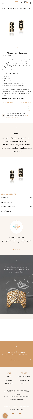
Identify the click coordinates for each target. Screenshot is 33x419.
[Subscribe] (29, 360)
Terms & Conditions (24, 406)
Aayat (10, 8)
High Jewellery (9, 380)
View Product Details (8, 102)
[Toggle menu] (3, 3)
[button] (13, 249)
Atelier (9, 376)
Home (3, 8)
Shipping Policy (15, 406)
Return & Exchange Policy (16, 409)
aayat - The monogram (24, 376)
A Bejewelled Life (24, 380)
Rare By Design (9, 383)
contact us (24, 383)
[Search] (22, 3)
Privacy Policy (7, 406)
